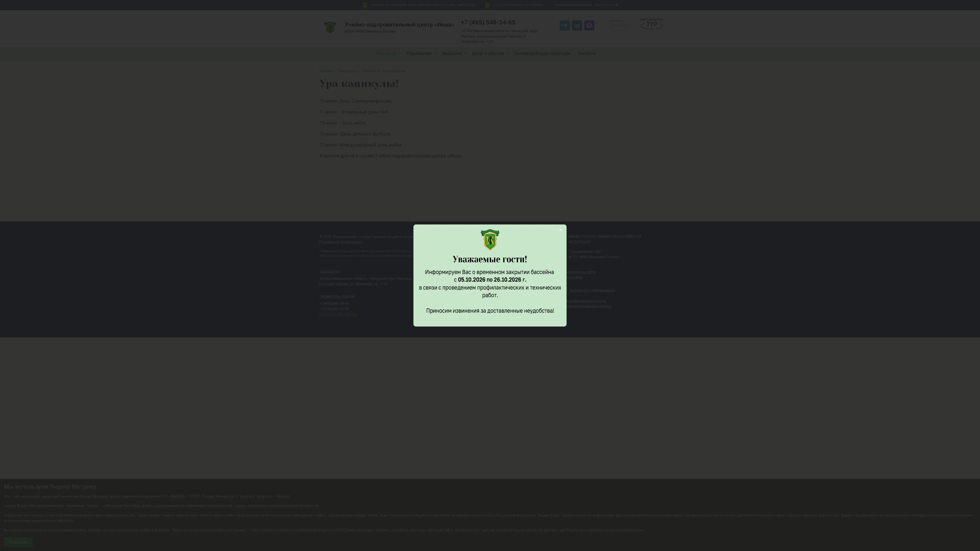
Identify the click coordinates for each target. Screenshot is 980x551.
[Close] (561, 230)
